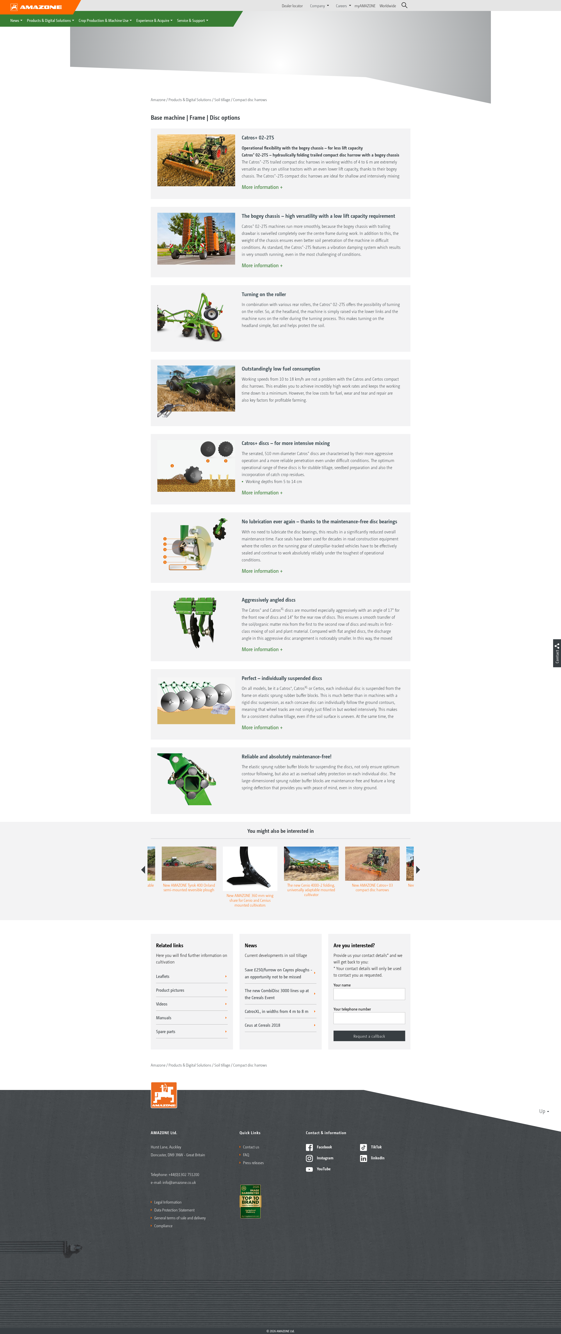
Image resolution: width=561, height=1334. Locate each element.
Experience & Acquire (152, 20)
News (14, 20)
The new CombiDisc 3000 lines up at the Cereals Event (277, 994)
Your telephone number (352, 1009)
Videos (161, 1004)
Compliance (163, 1225)
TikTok (376, 1147)
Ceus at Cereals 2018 (262, 1025)
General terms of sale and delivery (180, 1218)
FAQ (246, 1154)
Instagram (324, 1158)
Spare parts (165, 1031)
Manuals (163, 1017)
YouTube (323, 1169)
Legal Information (168, 1202)
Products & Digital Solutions (49, 20)
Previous (143, 870)
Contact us (251, 1147)
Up (542, 1110)
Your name (342, 985)
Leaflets (162, 976)
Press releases (253, 1162)
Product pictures (170, 990)
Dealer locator (292, 5)
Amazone (158, 99)
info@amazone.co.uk (179, 1182)
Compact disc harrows (250, 99)
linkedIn (377, 1158)
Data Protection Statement (174, 1210)
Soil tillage (222, 99)
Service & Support (191, 20)
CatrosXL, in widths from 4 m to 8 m (276, 1011)
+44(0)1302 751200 (184, 1174)
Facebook (324, 1147)
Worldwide (388, 5)
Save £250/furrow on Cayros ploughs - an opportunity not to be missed (278, 973)
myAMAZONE (365, 5)
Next (418, 870)
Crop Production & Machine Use (103, 20)
